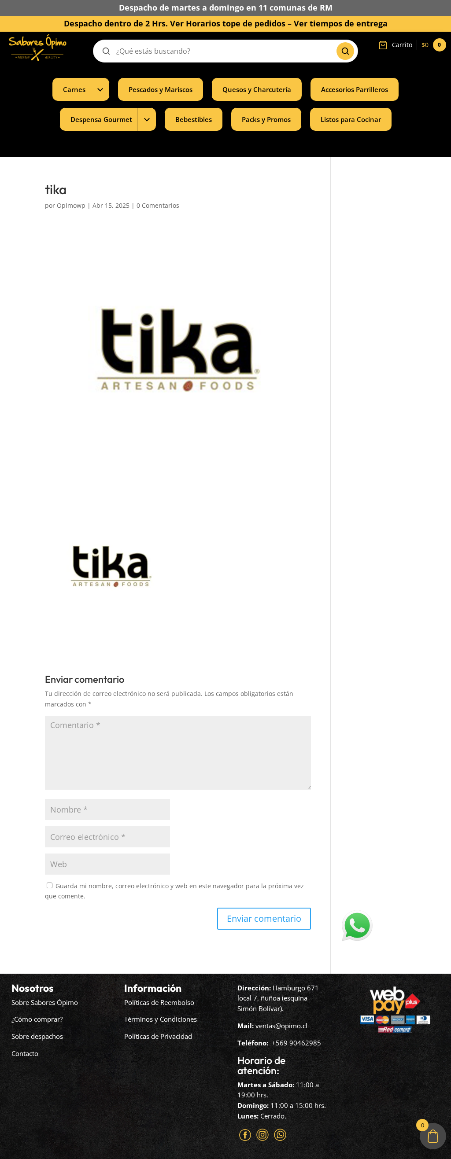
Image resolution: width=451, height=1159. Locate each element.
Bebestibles (193, 119)
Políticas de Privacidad (158, 1036)
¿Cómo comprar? (37, 1019)
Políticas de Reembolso (159, 1002)
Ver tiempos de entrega (341, 23)
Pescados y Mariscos (160, 89)
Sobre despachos (37, 1036)
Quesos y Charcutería (256, 89)
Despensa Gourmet (101, 119)
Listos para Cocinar (351, 119)
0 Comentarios (158, 205)
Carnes (74, 89)
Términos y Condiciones (160, 1019)
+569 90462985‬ (296, 1042)
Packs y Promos (266, 119)
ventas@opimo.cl (281, 1025)
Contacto (24, 1053)
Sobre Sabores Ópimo (44, 1002)
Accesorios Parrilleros (354, 89)
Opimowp (71, 205)
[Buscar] (345, 51)
